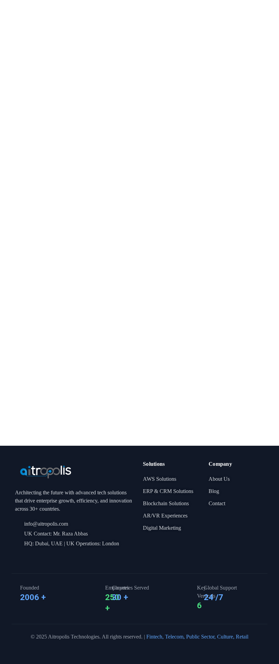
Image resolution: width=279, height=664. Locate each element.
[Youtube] (41, 558)
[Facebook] (18, 558)
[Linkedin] (30, 558)
